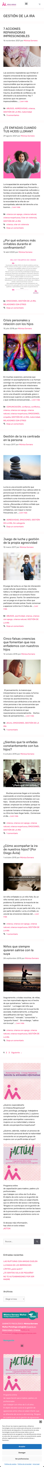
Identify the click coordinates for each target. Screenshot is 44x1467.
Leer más (24, 101)
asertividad (20, 616)
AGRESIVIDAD (21, 108)
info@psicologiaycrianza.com (24, 1333)
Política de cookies (10, 1464)
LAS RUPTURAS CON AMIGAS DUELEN (20, 1261)
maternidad (27, 112)
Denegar (22, 1453)
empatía (7, 417)
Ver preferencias (22, 1459)
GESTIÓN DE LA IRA (12, 112)
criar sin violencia (21, 224)
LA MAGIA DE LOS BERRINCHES (17, 1265)
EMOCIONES (11, 301)
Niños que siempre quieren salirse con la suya (18, 950)
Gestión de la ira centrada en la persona (21, 438)
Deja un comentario (15, 228)
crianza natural (29, 214)
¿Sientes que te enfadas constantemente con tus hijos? (20, 745)
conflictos (35, 407)
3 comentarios (12, 115)
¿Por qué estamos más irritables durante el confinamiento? (19, 244)
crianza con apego (14, 214)
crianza (31, 108)
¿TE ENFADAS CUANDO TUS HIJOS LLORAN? (19, 129)
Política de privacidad (24, 1464)
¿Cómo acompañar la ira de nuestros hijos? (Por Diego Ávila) (20, 849)
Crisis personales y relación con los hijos (18, 322)
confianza (26, 407)
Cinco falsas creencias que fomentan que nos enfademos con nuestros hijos (21, 644)
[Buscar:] (18, 1241)
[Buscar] (37, 1241)
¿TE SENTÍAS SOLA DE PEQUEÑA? (18, 1273)
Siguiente (16, 1052)
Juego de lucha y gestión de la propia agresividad (21, 540)
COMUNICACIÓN (13, 407)
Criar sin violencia (29, 217)
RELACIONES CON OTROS (14, 304)
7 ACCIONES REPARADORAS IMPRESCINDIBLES (16, 32)
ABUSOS (10, 108)
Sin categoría (19, 523)
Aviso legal (36, 1464)
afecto (9, 723)
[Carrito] (39, 4)
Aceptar (22, 1446)
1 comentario (12, 730)
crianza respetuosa (11, 217)
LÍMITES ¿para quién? (12, 1269)
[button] (40, 1422)
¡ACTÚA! (6, 1228)
